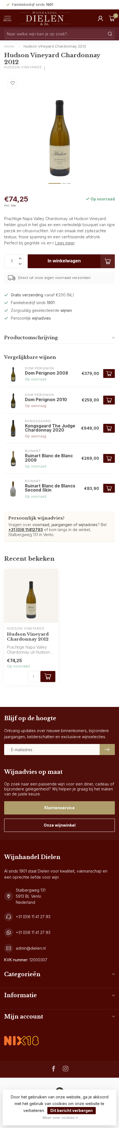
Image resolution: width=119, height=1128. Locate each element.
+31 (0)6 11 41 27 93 (33, 916)
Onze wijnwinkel (60, 825)
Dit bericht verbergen (71, 1110)
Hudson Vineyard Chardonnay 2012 (55, 46)
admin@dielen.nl (31, 948)
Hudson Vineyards (23, 67)
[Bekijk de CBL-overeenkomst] (21, 1036)
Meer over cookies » (60, 1118)
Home (9, 46)
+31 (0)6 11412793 (25, 529)
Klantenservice (59, 807)
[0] (112, 18)
